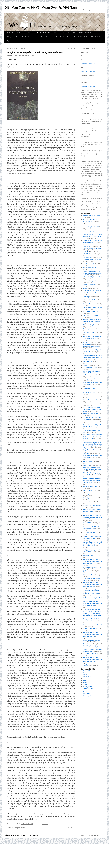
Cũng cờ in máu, (91, 450)
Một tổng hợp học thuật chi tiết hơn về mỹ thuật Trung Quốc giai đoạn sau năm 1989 (92, 273)
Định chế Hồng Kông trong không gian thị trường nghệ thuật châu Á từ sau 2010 (92, 409)
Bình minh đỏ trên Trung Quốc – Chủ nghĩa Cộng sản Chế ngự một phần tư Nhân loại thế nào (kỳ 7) (92, 561)
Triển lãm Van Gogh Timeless (90, 325)
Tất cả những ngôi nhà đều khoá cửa (92, 259)
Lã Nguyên (85, 684)
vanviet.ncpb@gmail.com (87, 79)
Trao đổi (69, 37)
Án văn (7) (85, 252)
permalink (45, 824)
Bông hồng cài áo (87, 461)
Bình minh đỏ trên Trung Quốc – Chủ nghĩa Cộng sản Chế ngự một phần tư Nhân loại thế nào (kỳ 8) (92, 544)
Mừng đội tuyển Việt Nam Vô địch (91, 215)
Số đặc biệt (10, 33)
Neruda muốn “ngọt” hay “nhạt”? (91, 413)
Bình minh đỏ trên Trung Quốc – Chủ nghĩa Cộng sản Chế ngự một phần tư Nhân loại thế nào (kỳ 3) (92, 659)
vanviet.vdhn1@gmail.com (88, 86)
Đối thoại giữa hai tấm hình (90, 628)
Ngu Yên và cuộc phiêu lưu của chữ (92, 267)
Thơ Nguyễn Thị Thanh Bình (90, 653)
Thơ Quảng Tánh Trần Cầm (90, 494)
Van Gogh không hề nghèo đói (90, 311)
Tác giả (9, 41)
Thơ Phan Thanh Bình (88, 332)
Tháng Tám (86, 296)
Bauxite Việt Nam (87, 671)
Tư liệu (54, 33)
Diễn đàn (85, 674)
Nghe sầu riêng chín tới (89, 575)
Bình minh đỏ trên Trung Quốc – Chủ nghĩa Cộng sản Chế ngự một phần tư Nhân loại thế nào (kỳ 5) (92, 603)
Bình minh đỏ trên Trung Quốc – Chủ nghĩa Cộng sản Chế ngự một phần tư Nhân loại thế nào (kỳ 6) (92, 584)
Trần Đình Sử (86, 694)
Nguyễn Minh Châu (88, 523)
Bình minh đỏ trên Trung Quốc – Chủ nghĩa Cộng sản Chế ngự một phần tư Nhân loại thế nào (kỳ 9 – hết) (92, 517)
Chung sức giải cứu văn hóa (90, 304)
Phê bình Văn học (87, 690)
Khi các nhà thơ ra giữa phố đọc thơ (92, 281)
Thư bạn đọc (49, 37)
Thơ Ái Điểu (86, 453)
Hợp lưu (85, 682)
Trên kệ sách (78, 37)
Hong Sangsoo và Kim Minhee (91, 346)
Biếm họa (41, 37)
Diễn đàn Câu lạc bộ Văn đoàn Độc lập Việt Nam (40, 7)
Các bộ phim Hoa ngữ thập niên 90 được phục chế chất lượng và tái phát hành (92, 469)
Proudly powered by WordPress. (91, 835)
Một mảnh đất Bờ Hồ (88, 254)
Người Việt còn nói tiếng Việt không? (92, 624)
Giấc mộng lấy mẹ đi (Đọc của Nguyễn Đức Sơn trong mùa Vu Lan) (92, 236)
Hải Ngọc (85, 680)
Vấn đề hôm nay (21, 33)
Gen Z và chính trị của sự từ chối (91, 400)
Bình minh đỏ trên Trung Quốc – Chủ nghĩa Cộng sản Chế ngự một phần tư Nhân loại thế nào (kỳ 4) (92, 634)
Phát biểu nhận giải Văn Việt (93, 37)
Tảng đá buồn (86, 298)
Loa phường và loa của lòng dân (91, 403)
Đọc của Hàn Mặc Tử (91, 594)
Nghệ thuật (88, 33)
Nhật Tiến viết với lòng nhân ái (90, 486)
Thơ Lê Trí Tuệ (86, 246)
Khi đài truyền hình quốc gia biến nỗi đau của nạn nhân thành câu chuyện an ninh (92, 357)
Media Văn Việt (60, 37)
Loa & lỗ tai (86, 342)
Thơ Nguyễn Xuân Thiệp (89, 532)
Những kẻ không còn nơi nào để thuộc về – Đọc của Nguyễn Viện (92, 436)
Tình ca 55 (85, 365)
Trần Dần (85, 665)
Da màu (85, 673)
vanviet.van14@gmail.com (88, 63)
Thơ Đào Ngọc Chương (89, 263)
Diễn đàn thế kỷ (87, 676)
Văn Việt (32, 55)
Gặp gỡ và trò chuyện (13, 37)
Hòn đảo (85, 288)
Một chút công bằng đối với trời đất (92, 277)
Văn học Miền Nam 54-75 (75, 33)
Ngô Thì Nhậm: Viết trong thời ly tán (92, 567)
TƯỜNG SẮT (70, 48)
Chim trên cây (86, 465)
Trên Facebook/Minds (29, 37)
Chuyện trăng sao (87, 501)
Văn (29, 33)
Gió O (84, 678)
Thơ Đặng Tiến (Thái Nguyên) (90, 379)
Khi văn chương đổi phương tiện (91, 231)
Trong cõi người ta (87, 644)
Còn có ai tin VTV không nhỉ (90, 315)
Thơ (34, 33)
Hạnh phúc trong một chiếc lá (16, 48)
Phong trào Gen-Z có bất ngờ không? (92, 248)
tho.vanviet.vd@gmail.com (88, 71)
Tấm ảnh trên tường (88, 421)
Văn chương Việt (87, 696)
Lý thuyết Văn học (87, 686)
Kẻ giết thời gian (87, 344)
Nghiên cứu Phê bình (43, 33)
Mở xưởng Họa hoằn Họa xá (90, 300)
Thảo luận (62, 33)
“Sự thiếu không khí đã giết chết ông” (92, 505)
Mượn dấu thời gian (88, 688)
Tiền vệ (85, 692)
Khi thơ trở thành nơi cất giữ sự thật (92, 598)
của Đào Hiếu (88, 555)
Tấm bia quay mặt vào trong (90, 396)
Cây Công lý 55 (87, 257)
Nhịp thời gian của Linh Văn (90, 498)
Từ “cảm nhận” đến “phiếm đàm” (91, 590)
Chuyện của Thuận (87, 490)
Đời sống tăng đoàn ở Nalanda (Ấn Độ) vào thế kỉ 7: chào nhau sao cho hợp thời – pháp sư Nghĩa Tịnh (92, 373)
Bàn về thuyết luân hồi (88, 329)
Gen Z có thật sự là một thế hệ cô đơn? (92, 307)
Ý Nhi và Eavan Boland (89, 284)
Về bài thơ (90, 367)
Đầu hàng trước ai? (87, 361)
